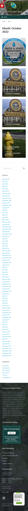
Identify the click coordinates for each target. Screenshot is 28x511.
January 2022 (6, 310)
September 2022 (6, 291)
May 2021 (5, 324)
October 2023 (6, 260)
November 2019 (6, 348)
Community (9, 61)
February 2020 (6, 341)
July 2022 (4, 296)
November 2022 (6, 286)
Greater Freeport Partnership (10, 455)
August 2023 (5, 265)
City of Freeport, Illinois (14, 12)
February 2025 (6, 222)
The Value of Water (11, 57)
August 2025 (5, 208)
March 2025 (5, 220)
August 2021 (5, 320)
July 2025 (4, 210)
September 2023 (6, 262)
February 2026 (6, 193)
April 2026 (5, 189)
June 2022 (5, 298)
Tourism (4, 375)
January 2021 (6, 334)
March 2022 (5, 305)
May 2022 (5, 301)
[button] (2, 6)
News (9, 21)
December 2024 (6, 227)
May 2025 (5, 215)
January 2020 (6, 344)
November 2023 (6, 258)
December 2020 (6, 336)
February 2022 (6, 308)
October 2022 (6, 289)
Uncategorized (6, 377)
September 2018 (6, 355)
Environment (17, 61)
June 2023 (5, 270)
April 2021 (5, 327)
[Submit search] (24, 168)
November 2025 (6, 200)
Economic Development (8, 453)
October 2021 (6, 315)
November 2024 (6, 229)
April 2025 (5, 217)
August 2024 (5, 236)
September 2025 (6, 205)
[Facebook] (3, 498)
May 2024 (5, 243)
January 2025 (6, 224)
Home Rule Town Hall (11, 89)
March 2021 (5, 329)
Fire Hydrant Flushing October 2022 (11, 148)
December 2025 (6, 198)
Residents (4, 458)
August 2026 (5, 179)
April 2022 (5, 303)
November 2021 (6, 313)
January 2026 (6, 196)
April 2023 (5, 274)
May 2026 (5, 186)
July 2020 (4, 339)
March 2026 (5, 191)
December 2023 (6, 255)
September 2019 (6, 351)
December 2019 (6, 346)
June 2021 (5, 322)
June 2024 (5, 241)
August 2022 (5, 293)
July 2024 (4, 239)
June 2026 (5, 184)
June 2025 (5, 212)
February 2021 (6, 332)
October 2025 (6, 203)
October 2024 (6, 231)
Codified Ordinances (7, 463)
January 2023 (6, 282)
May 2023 (5, 272)
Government (8, 63)
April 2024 (5, 246)
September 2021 (6, 317)
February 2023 (6, 279)
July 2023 (4, 267)
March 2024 (5, 248)
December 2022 (6, 284)
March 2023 (5, 277)
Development (17, 153)
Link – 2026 (5, 492)
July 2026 (4, 181)
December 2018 (6, 353)
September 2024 (6, 234)
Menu (5, 17)
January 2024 (6, 253)
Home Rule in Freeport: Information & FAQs (12, 119)
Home (3, 21)
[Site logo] (14, 9)
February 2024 (6, 251)
